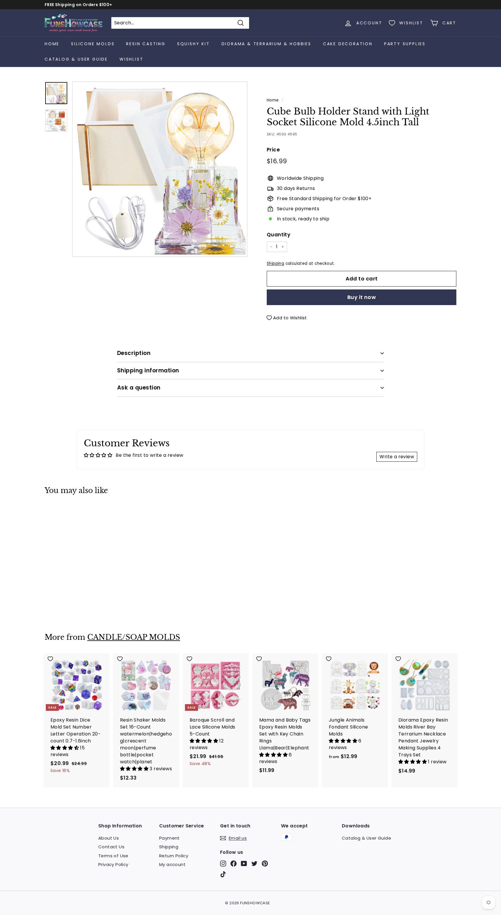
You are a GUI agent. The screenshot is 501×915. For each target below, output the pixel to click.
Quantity (278, 234)
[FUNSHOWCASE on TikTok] (223, 874)
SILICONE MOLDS (93, 44)
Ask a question (139, 388)
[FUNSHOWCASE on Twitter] (254, 863)
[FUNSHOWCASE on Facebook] (233, 863)
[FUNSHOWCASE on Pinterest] (265, 863)
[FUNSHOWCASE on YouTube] (244, 863)
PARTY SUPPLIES (405, 44)
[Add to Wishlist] (76, 512)
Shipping (275, 263)
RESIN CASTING (145, 44)
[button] (65, 747)
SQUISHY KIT (193, 44)
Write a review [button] (397, 456)
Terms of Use (113, 856)
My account (172, 864)
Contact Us (111, 847)
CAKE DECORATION (348, 44)
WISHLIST (131, 59)
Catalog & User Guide (76, 59)
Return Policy (173, 856)
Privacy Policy (113, 864)
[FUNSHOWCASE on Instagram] (223, 863)
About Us (108, 838)
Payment (169, 838)
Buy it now (361, 297)
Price (273, 149)
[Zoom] (159, 169)
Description (133, 353)
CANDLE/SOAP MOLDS (133, 637)
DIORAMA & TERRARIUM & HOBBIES (266, 44)
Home (52, 44)
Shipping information (148, 370)
